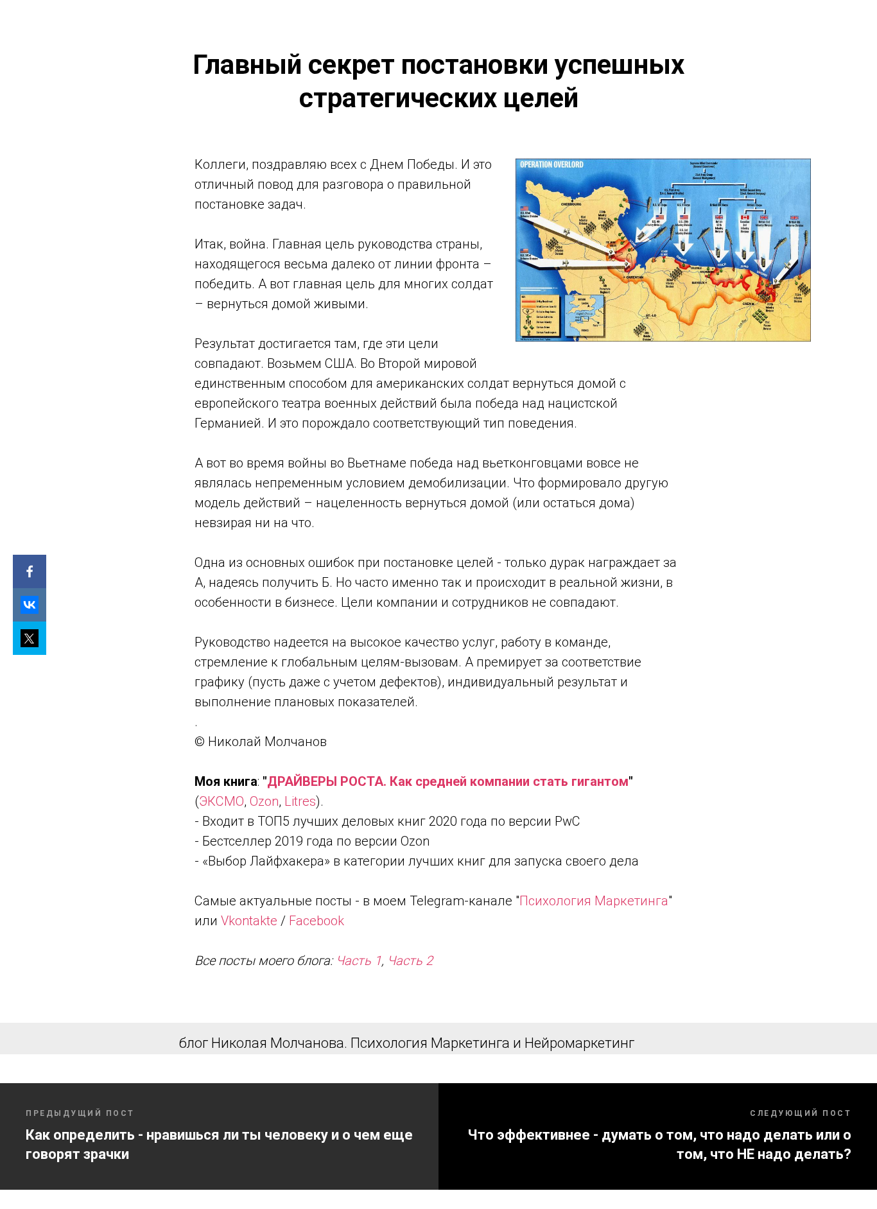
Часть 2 (410, 960)
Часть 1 (358, 960)
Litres (300, 801)
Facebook (316, 920)
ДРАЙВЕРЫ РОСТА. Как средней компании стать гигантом (448, 781)
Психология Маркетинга (593, 901)
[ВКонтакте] (29, 605)
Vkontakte (249, 920)
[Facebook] (29, 571)
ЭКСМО (221, 801)
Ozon (264, 801)
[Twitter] (29, 638)
